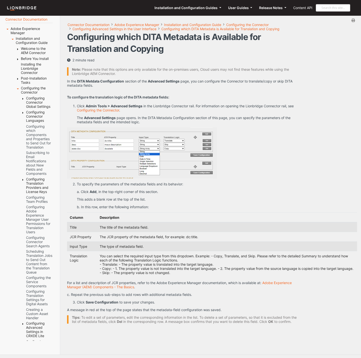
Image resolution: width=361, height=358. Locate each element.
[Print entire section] (212, 20)
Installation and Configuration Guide (192, 25)
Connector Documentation (89, 25)
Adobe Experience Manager (136, 25)
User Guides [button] (239, 8)
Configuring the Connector (247, 25)
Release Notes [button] (271, 8)
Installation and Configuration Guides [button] (186, 8)
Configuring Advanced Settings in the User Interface (114, 29)
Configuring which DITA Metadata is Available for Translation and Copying (220, 29)
